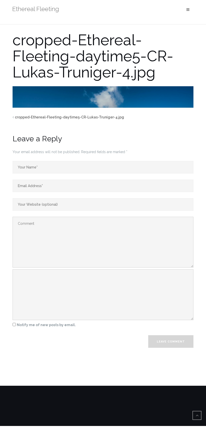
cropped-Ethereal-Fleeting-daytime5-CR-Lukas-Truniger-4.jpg (69, 117)
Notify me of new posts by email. (46, 325)
